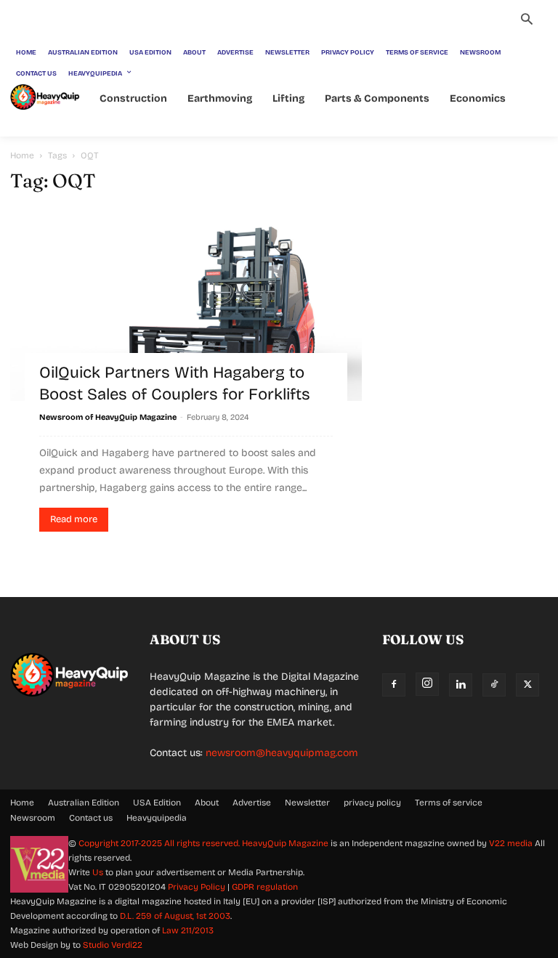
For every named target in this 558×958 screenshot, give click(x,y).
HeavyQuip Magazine (285, 843)
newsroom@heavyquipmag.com (282, 753)
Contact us (91, 818)
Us (97, 872)
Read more (73, 519)
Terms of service (448, 802)
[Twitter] (527, 685)
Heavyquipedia (156, 818)
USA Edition (157, 802)
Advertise (251, 802)
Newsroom (32, 818)
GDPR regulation (265, 887)
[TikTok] (494, 685)
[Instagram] (427, 684)
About (207, 802)
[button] (527, 21)
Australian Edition (83, 802)
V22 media (511, 843)
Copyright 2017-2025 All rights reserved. (160, 843)
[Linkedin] (460, 685)
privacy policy (372, 802)
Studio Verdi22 (112, 945)
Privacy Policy (196, 887)
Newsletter (307, 802)
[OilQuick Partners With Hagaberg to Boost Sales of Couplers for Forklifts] (186, 304)
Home (22, 155)
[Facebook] (393, 685)
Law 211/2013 (188, 930)
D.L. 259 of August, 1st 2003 (175, 916)
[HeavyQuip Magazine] (45, 97)
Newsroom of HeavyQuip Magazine (108, 417)
